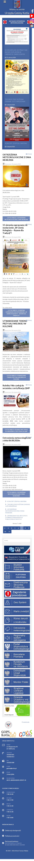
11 (9, 531)
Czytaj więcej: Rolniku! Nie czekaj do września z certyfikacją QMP (16, 430)
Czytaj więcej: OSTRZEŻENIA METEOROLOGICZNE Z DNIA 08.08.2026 (16, 218)
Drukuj (29, 154)
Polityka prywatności (12, 836)
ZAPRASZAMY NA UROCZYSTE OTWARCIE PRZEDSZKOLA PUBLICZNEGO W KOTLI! (16, 517)
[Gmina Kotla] (17, 4)
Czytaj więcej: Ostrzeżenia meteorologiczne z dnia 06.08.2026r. (16, 494)
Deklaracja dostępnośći (13, 830)
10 (5, 531)
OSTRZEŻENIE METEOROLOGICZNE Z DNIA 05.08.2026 (14, 510)
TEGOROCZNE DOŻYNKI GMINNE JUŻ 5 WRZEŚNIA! (15, 100)
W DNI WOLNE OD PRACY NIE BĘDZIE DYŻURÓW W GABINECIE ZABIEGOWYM (16, 52)
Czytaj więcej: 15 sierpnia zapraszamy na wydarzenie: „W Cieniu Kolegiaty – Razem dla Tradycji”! (16, 312)
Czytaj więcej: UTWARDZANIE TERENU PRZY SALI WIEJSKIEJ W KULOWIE (16, 377)
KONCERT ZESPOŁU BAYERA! (16, 143)
